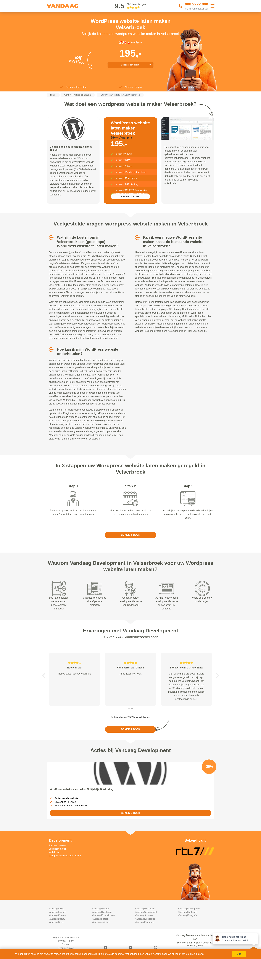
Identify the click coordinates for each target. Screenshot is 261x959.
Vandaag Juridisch (101, 922)
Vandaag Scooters (144, 915)
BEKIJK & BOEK (130, 196)
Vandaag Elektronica (145, 918)
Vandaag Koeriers (57, 915)
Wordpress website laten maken (65, 855)
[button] (50, 237)
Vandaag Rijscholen (101, 912)
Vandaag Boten (56, 922)
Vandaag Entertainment (103, 915)
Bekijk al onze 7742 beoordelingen (130, 717)
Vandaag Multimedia (145, 908)
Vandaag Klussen (57, 912)
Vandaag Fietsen (100, 918)
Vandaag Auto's (56, 908)
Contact (66, 944)
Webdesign (54, 852)
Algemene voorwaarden (66, 937)
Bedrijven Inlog (66, 948)
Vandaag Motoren (100, 908)
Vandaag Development (189, 908)
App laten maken (57, 845)
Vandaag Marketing (187, 912)
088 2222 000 (196, 4)
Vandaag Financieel (144, 922)
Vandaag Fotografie (187, 915)
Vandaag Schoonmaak (146, 912)
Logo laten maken (57, 848)
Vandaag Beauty (57, 918)
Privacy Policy (66, 941)
